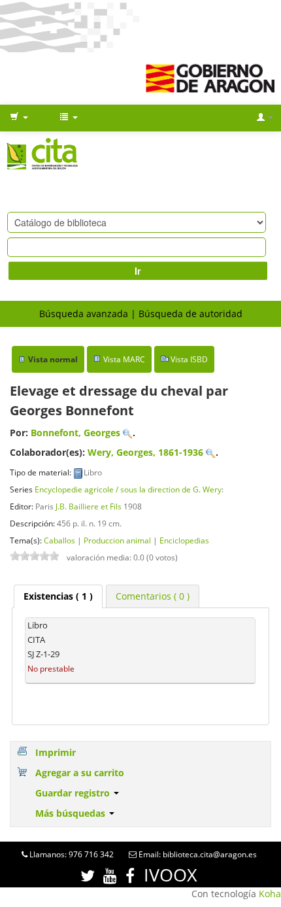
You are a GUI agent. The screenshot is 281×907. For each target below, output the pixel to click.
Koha (270, 893)
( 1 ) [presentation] (58, 596)
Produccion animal (117, 540)
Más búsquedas (71, 813)
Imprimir (55, 752)
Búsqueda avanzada (83, 313)
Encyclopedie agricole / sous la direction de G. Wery (128, 489)
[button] (19, 118)
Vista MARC (124, 359)
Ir (137, 270)
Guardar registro (73, 793)
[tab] (58, 596)
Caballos (59, 540)
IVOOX (170, 875)
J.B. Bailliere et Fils (89, 506)
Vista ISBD (189, 359)
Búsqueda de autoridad (190, 313)
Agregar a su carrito (79, 772)
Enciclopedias (184, 540)
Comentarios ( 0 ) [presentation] (153, 596)
